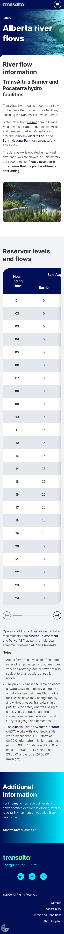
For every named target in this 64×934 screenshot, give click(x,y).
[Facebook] (32, 876)
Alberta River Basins (17, 830)
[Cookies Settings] (5, 928)
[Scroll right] (57, 615)
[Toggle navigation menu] (57, 4)
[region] (32, 436)
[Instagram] (43, 876)
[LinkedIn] (20, 876)
